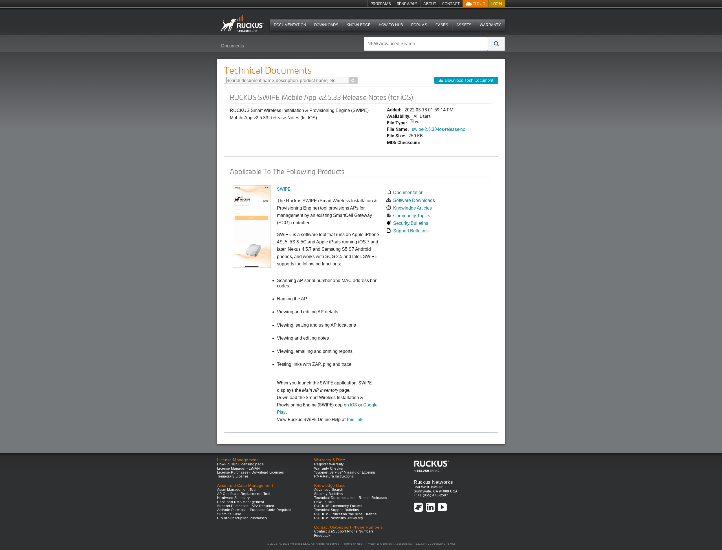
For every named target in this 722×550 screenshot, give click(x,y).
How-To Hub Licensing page (240, 464)
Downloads (326, 25)
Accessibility (403, 543)
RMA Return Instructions (334, 476)
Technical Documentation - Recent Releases (350, 498)
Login (496, 3)
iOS (353, 405)
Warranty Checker (329, 468)
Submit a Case (229, 514)
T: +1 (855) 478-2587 (431, 495)
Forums (419, 25)
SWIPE (283, 189)
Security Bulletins (410, 223)
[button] (496, 44)
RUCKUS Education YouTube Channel (346, 514)
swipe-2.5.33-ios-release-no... (440, 129)
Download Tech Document (469, 80)
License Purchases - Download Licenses (250, 472)
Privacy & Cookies (379, 543)
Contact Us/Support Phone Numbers (344, 531)
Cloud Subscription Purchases (242, 518)
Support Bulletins (410, 230)
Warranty (490, 25)
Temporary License (232, 476)
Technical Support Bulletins (336, 510)
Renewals (407, 3)
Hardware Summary (233, 498)
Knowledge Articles (412, 208)
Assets (464, 25)
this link (354, 419)
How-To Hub (391, 25)
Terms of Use (353, 543)
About (429, 3)
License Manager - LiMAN (238, 468)
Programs (381, 3)
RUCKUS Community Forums (338, 506)
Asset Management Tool (236, 490)
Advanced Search (328, 490)
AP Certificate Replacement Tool (243, 494)
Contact (450, 3)
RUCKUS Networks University (338, 518)
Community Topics (411, 215)
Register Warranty (329, 464)
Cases (441, 25)
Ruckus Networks (433, 482)
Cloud (478, 3)
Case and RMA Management (240, 502)
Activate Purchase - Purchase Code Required (254, 510)
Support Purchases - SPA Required (245, 506)
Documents (232, 45)
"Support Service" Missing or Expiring (344, 472)
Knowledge (359, 25)
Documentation (290, 25)
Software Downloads (414, 200)
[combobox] (426, 44)
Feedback (322, 536)
